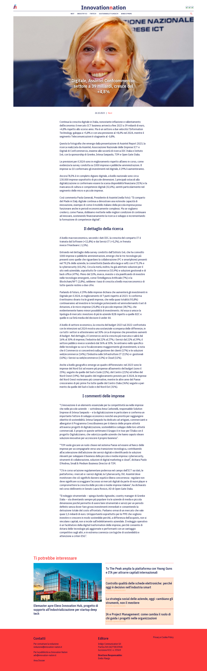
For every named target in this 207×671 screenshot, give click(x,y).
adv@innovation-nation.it (45, 655)
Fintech (93, 14)
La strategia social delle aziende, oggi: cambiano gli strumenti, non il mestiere (139, 601)
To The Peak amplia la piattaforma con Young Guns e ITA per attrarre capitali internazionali (139, 570)
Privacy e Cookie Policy (163, 637)
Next (72, 14)
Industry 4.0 (82, 14)
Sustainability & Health (108, 14)
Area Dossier (39, 660)
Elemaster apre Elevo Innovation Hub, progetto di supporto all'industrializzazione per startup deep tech (66, 610)
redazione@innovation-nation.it (48, 647)
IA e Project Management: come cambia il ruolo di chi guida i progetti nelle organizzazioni (138, 616)
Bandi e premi (126, 14)
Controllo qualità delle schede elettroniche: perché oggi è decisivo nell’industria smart (139, 585)
